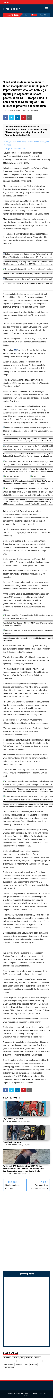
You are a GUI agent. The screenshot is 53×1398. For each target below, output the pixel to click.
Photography (9, 1364)
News (20, 15)
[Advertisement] (26, 48)
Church (37, 1358)
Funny (24, 1361)
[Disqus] (26, 1232)
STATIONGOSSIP (11, 9)
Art (22, 1358)
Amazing (7, 1358)
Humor (39, 1361)
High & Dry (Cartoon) (15, 148)
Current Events (9, 1361)
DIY (18, 1361)
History (31, 1361)
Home (26, 1395)
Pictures (19, 1364)
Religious (33, 1364)
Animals (15, 1358)
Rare (26, 1364)
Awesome (29, 1358)
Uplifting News (9, 1367)
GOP (15, 350)
